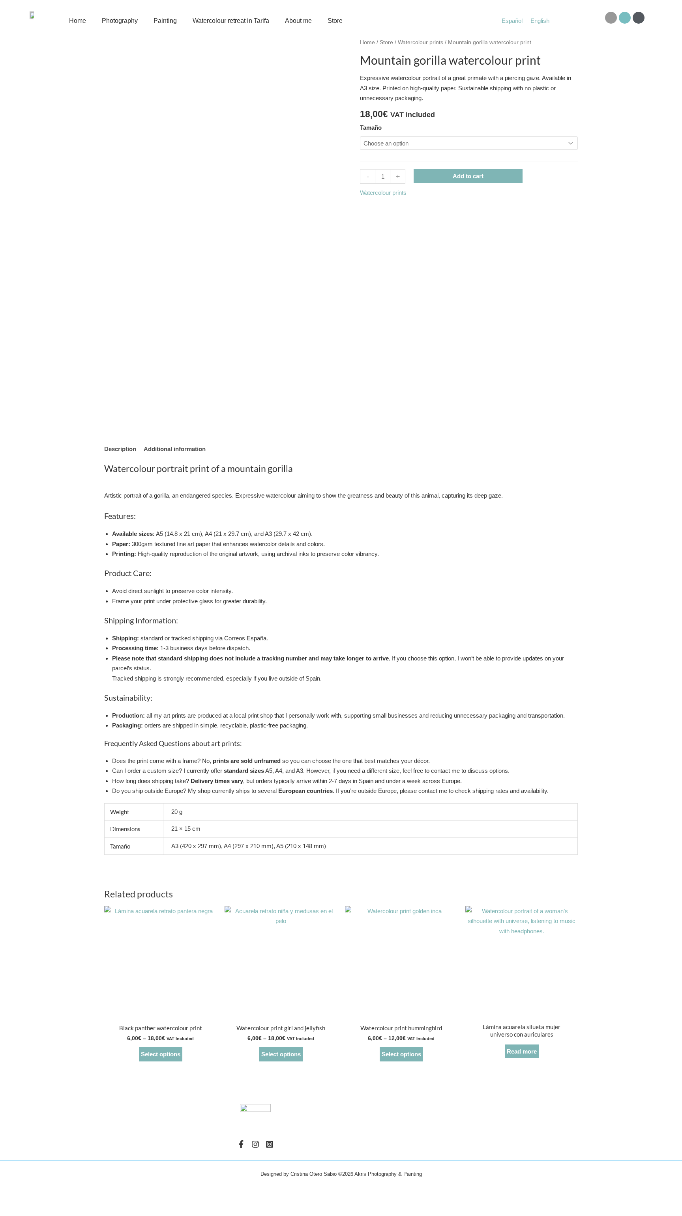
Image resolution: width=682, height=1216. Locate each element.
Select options (160, 1054)
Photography (120, 20)
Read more (522, 1051)
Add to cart (468, 176)
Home (77, 20)
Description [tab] (120, 449)
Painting (165, 20)
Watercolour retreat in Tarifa (231, 20)
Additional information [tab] (175, 449)
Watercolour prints (420, 42)
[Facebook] (241, 1144)
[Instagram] (255, 1144)
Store (335, 20)
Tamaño (371, 127)
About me (298, 20)
